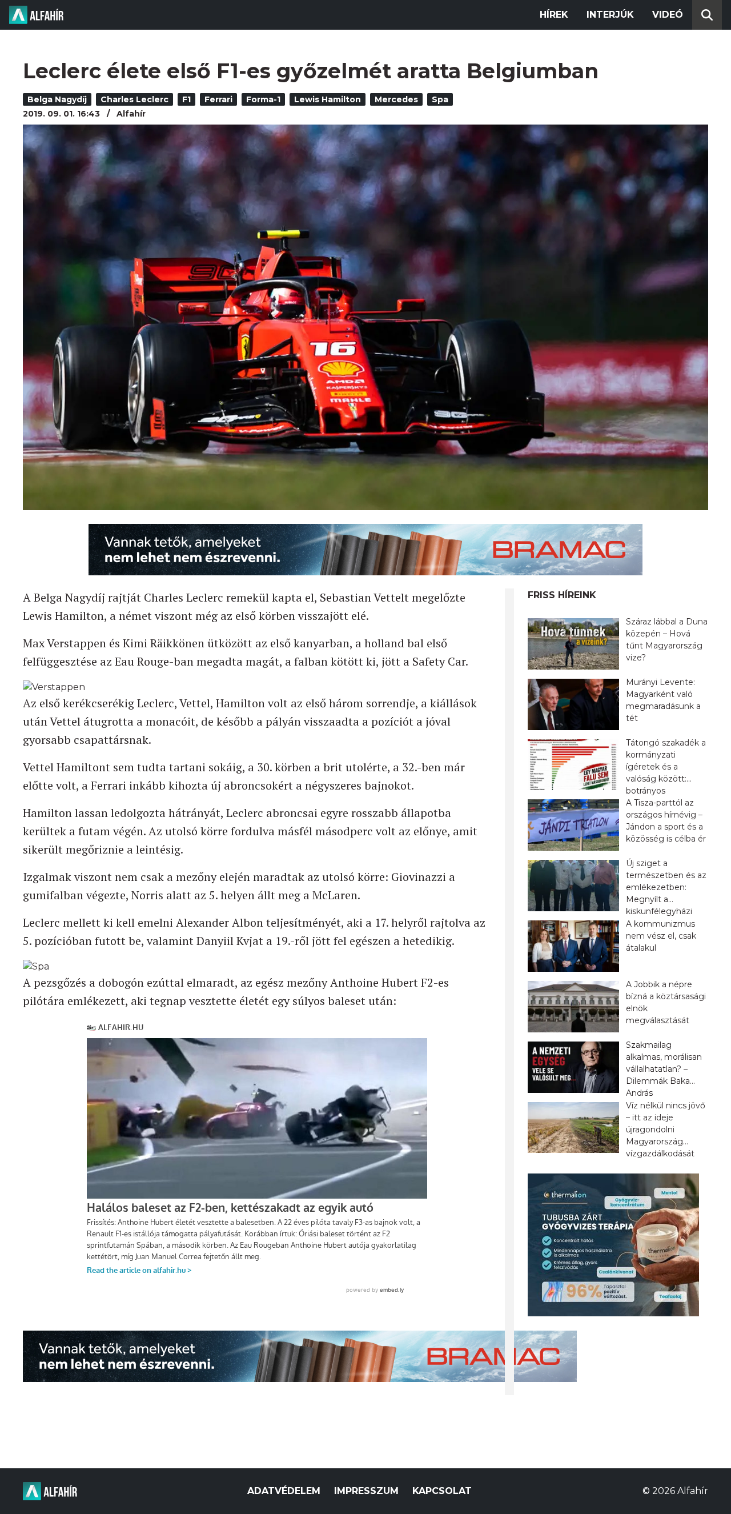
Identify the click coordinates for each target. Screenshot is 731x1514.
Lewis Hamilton (327, 99)
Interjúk (610, 14)
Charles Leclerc (134, 99)
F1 (186, 99)
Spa (440, 99)
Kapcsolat (442, 1490)
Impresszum (366, 1490)
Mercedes (396, 99)
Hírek (554, 14)
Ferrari (218, 99)
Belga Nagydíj (57, 99)
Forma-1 (263, 99)
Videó (667, 14)
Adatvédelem (283, 1490)
